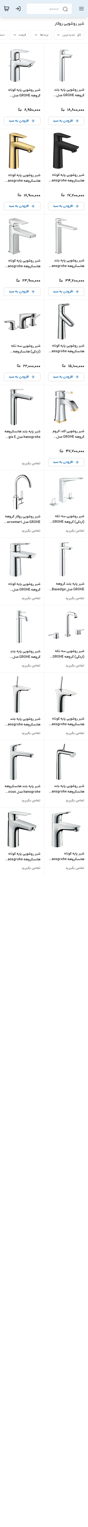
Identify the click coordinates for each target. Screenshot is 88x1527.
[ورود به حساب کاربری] (19, 9)
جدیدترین (68, 35)
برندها (44, 35)
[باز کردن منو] (80, 8)
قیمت (22, 35)
